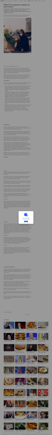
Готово (26, 221)
